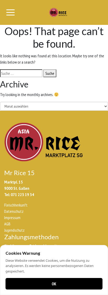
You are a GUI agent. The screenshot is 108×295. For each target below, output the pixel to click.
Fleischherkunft (16, 205)
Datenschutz (14, 211)
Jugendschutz (14, 230)
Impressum (12, 217)
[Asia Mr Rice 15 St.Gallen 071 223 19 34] (58, 12)
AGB (7, 223)
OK (54, 283)
